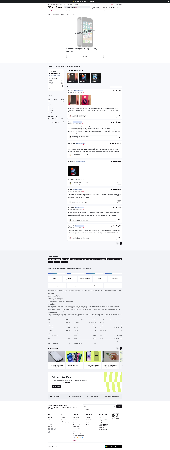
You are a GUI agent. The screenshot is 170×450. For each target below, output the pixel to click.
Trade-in (75, 422)
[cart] (121, 7)
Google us (67, 382)
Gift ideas (88, 422)
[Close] (168, 1)
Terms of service (102, 417)
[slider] (49, 101)
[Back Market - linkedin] (49, 432)
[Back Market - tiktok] (52, 429)
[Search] (65, 7)
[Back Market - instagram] (49, 429)
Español (120, 4)
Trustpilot (50, 426)
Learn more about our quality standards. (96, 315)
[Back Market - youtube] (55, 429)
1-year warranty (76, 419)
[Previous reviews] (117, 243)
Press (49, 419)
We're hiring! (50, 424)
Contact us (63, 417)
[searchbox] (78, 7)
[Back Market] (55, 7)
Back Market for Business (78, 433)
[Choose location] (113, 4)
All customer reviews (90, 421)
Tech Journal (88, 417)
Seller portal (75, 431)
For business (112, 7)
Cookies (100, 422)
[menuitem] (69, 10)
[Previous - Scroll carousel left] (117, 348)
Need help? (104, 7)
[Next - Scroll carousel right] (121, 348)
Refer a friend (76, 417)
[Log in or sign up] (117, 7)
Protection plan (76, 421)
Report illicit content (103, 429)
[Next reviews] (121, 243)
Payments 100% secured (78, 435)
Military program (76, 428)
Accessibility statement (53, 422)
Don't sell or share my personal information (103, 425)
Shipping (62, 421)
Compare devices (90, 419)
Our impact (50, 421)
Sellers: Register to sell (78, 430)
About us (50, 417)
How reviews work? (54, 88)
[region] (95, 78)
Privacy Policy (101, 427)
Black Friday (88, 424)
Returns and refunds (65, 422)
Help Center (63, 419)
